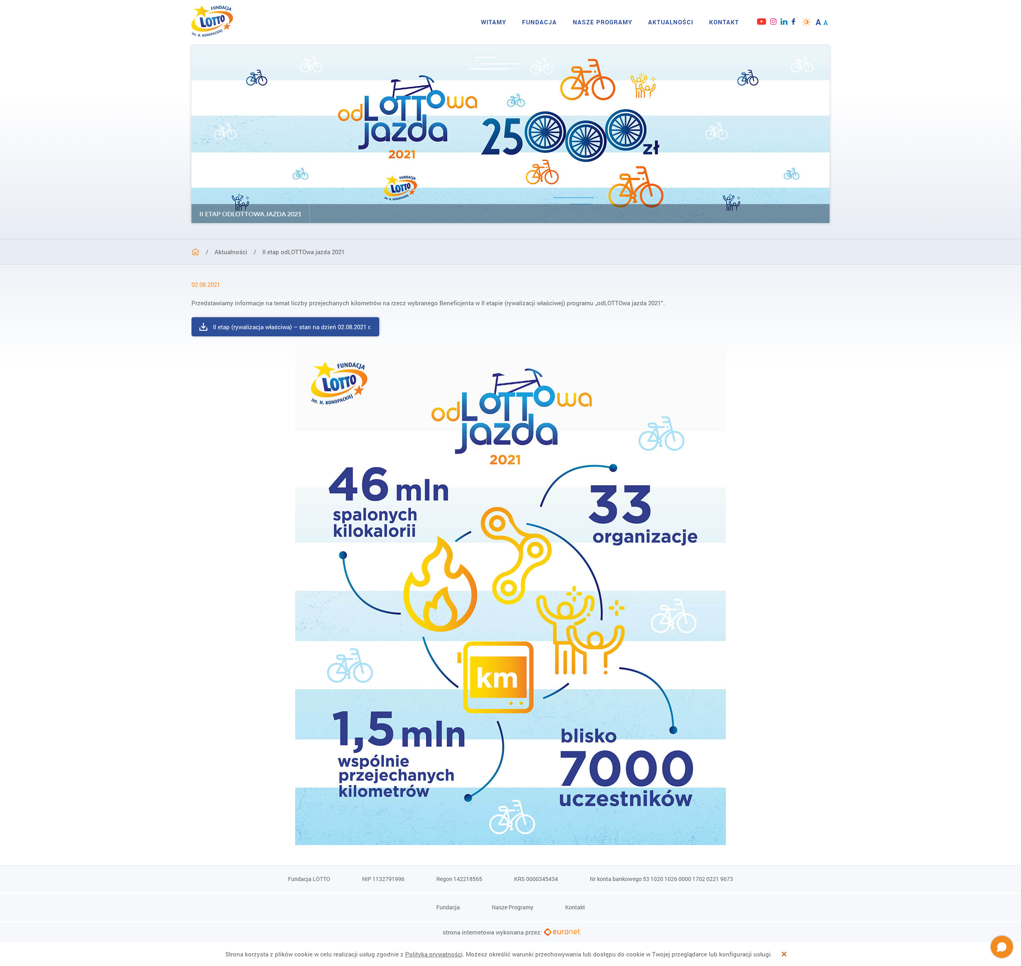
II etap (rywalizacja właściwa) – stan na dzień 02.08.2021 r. (292, 327)
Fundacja (539, 22)
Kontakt (724, 22)
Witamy (493, 22)
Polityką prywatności (434, 954)
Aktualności (670, 22)
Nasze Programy (602, 22)
